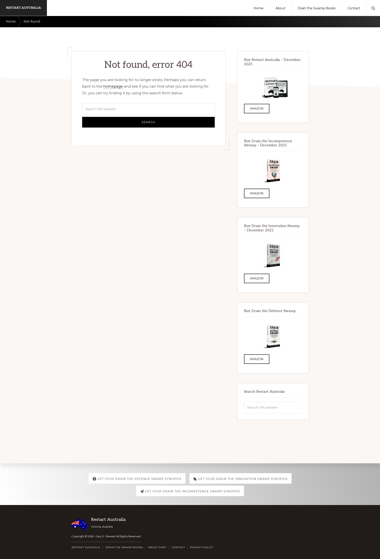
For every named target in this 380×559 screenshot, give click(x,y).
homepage (113, 86)
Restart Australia (23, 8)
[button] (373, 8)
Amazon (256, 108)
